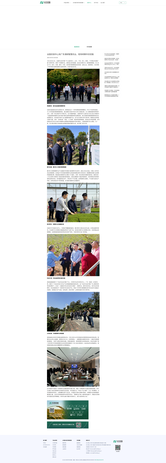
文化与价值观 (79, 444)
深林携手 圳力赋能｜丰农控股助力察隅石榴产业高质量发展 (112, 91)
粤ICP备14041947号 (99, 459)
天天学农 (54, 444)
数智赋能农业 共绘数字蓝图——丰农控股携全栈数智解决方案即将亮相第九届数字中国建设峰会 (112, 95)
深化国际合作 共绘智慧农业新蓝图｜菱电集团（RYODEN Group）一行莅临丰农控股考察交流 (112, 82)
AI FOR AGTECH (46, 444)
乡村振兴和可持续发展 (78, 2)
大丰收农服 (55, 442)
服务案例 (64, 444)
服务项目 (64, 442)
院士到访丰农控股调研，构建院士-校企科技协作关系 (112, 54)
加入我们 (103, 2)
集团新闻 (76, 46)
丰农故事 (89, 46)
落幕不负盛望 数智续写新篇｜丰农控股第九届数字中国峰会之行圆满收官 (112, 86)
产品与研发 (66, 2)
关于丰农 (96, 2)
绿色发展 (64, 446)
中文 (121, 2)
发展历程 (78, 446)
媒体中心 (89, 2)
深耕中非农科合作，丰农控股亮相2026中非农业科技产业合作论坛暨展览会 (112, 68)
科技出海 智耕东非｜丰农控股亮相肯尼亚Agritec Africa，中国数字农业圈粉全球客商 (112, 64)
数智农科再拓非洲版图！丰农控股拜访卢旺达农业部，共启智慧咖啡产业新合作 (112, 59)
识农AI (44, 442)
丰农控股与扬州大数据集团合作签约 (112, 73)
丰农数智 (54, 446)
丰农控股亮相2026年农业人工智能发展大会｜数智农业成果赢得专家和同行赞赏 (112, 77)
